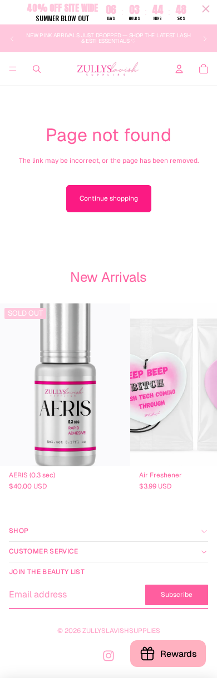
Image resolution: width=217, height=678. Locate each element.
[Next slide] (205, 38)
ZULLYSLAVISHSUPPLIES (121, 630)
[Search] (36, 69)
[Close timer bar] (205, 8)
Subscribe (177, 594)
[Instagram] (108, 655)
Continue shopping (109, 198)
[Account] (179, 69)
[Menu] (13, 69)
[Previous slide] (12, 38)
